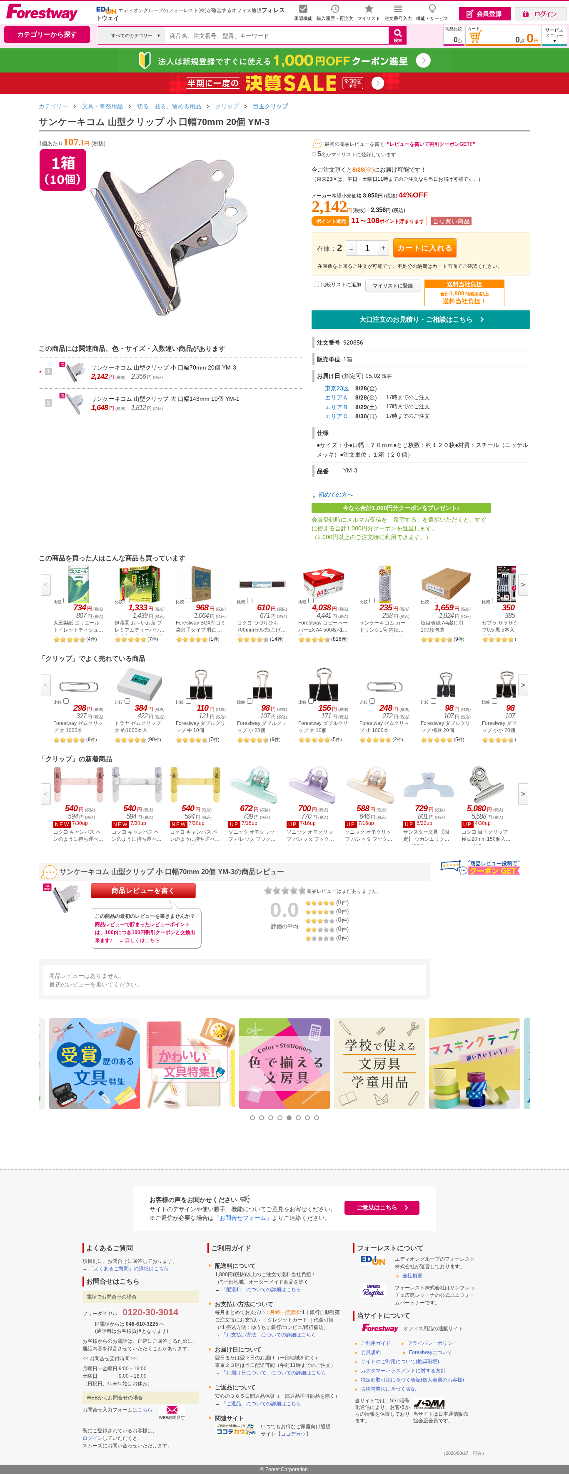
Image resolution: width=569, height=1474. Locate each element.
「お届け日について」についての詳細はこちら (273, 1373)
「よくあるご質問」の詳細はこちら (129, 1269)
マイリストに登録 (393, 286)
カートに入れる (425, 248)
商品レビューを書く (143, 890)
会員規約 (371, 1352)
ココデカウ (293, 1434)
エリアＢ (336, 407)
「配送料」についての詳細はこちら (261, 1289)
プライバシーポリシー (432, 1343)
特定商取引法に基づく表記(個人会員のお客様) (412, 1380)
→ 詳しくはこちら (139, 940)
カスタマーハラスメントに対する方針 (403, 1371)
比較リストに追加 (341, 284)
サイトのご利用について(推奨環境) (400, 1361)
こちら (144, 1410)
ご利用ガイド (376, 1343)
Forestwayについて (430, 1352)
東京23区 (337, 388)
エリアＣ (336, 416)
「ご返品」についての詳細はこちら (261, 1404)
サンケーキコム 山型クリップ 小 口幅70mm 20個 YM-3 (163, 367)
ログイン (92, 1438)
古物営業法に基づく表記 (388, 1389)
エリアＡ (336, 397)
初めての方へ (335, 495)
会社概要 (412, 1276)
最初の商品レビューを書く (354, 144)
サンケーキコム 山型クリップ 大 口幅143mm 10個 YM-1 (165, 398)
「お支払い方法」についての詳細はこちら (268, 1335)
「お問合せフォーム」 (243, 1217)
